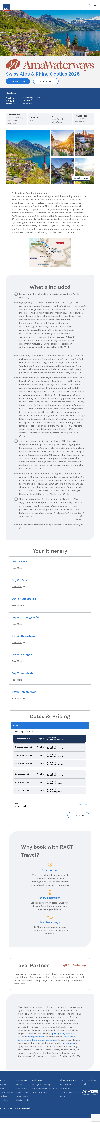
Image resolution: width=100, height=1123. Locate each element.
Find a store (65, 1084)
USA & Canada (22, 1100)
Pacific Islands (22, 1092)
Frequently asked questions (44, 1088)
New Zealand (21, 1088)
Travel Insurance (39, 1092)
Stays (2, 1088)
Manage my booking (41, 1084)
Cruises (3, 1096)
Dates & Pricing (18, 81)
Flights (3, 1084)
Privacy (63, 1096)
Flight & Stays (6, 1092)
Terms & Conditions (69, 1092)
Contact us (65, 1088)
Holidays (4, 1100)
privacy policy (58, 1033)
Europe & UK (22, 1096)
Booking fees (67, 1043)
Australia (20, 1084)
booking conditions (36, 1036)
